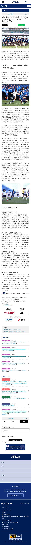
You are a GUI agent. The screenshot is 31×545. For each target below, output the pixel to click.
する (2, 471)
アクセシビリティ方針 (6, 510)
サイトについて (5, 507)
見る (2, 466)
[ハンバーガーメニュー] (3, 2)
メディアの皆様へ (6, 526)
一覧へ (25, 14)
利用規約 (4, 512)
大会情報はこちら (8, 305)
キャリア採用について (6, 528)
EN (26, 2)
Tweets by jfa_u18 (5, 442)
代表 (2, 462)
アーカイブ (4, 524)
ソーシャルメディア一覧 (24, 503)
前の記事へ (11, 14)
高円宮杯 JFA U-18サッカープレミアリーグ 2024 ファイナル (14, 331)
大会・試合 (4, 6)
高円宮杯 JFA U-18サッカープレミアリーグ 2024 (12, 329)
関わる (3, 475)
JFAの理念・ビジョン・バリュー (15, 495)
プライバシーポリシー (6, 520)
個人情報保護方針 (6, 514)
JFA (2, 479)
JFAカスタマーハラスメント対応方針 (10, 522)
